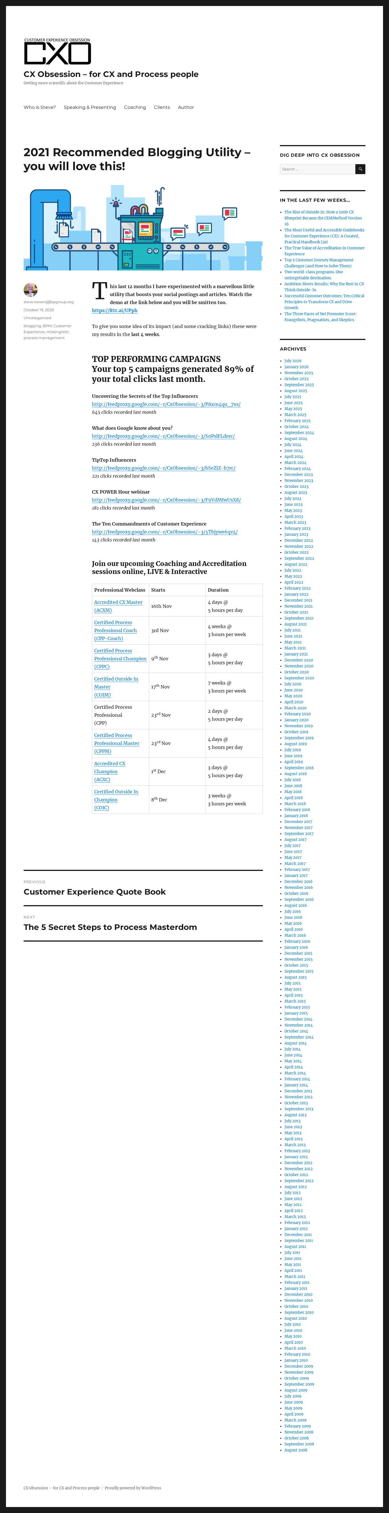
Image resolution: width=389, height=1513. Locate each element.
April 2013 (293, 1139)
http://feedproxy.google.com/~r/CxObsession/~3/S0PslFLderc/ (163, 436)
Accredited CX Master (118, 602)
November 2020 (298, 666)
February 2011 (297, 1282)
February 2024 (297, 468)
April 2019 (293, 761)
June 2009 (293, 1402)
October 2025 (296, 378)
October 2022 (296, 552)
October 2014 (296, 1031)
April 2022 (293, 582)
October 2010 (296, 1306)
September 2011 (298, 1240)
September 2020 (299, 678)
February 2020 (297, 714)
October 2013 (296, 1103)
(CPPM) (102, 751)
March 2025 (295, 414)
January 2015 (296, 1013)
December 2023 (298, 474)
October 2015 (296, 965)
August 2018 (295, 773)
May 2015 (293, 989)
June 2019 (293, 756)
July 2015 (292, 983)
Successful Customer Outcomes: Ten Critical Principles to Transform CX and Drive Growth (324, 302)
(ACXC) (102, 779)
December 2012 (298, 1162)
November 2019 (298, 726)
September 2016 (299, 899)
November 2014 (298, 1025)
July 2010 (292, 1324)
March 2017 (295, 863)
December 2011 (298, 1234)
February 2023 (297, 528)
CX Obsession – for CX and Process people (111, 74)
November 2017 (298, 827)
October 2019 (296, 732)
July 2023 (292, 498)
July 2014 (292, 1049)
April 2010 (293, 1342)
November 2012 (298, 1168)
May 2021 (293, 642)
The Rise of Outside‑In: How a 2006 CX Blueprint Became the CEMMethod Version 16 (323, 218)
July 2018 (292, 779)
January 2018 (296, 815)
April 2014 (293, 1067)
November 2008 (298, 1432)
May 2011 (292, 1264)
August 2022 (295, 564)
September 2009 (299, 1384)
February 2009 (297, 1426)
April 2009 (294, 1414)
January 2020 (296, 720)
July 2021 (292, 630)
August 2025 (295, 390)
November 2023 (298, 480)
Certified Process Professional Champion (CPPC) (120, 658)
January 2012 (296, 1228)
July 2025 (292, 396)
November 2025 (298, 372)
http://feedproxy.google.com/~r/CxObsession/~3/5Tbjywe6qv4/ (165, 532)
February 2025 (297, 420)
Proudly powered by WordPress (133, 1488)
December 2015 (298, 953)
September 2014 (299, 1037)
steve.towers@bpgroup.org (49, 302)
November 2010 (298, 1300)
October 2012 (296, 1174)
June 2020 (293, 690)
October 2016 (296, 893)
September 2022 (299, 558)
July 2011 (292, 1252)
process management (44, 337)
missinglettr (57, 331)
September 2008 (299, 1444)
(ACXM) (103, 610)
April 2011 (293, 1270)
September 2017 (299, 833)
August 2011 (295, 1246)
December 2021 (298, 600)
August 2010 (295, 1318)
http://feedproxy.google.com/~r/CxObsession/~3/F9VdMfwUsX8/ (166, 500)
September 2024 (299, 432)
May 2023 (293, 510)
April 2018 (293, 797)
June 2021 (293, 636)
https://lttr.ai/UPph (115, 310)
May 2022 (293, 576)
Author (186, 107)
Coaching (135, 107)
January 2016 (296, 947)
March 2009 (295, 1420)
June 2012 (293, 1198)
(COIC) (101, 808)
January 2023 (296, 534)
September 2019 (299, 738)
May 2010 (293, 1336)
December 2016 (298, 881)
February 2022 (297, 588)
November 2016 (298, 887)
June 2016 (293, 917)
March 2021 (295, 648)
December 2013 (298, 1091)
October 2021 (296, 612)
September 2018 (299, 767)
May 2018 (293, 791)
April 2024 (293, 456)
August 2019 (295, 744)
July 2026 (293, 361)
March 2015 (295, 1001)
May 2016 (293, 923)
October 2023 (296, 486)
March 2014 (295, 1073)
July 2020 (292, 684)
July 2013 (292, 1121)
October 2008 (296, 1438)
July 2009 (293, 1396)
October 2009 (296, 1378)
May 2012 (293, 1204)
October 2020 (296, 672)
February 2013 (297, 1151)
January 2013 (296, 1156)
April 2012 (293, 1210)
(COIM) (102, 695)
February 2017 (297, 869)
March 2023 (295, 522)
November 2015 (298, 959)
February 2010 (297, 1354)
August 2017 (295, 839)
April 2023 (293, 516)
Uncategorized (37, 317)
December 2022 (298, 540)
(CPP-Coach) (108, 638)
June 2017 (293, 851)
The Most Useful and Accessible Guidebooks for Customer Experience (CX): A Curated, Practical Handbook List (324, 236)
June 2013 (293, 1127)
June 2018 (293, 785)
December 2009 (298, 1366)
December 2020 (298, 660)
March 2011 (294, 1276)
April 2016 (293, 929)
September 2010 (299, 1312)
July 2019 (292, 750)
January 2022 (296, 594)
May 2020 (293, 696)
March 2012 (295, 1216)
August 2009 (296, 1390)
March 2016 (295, 935)
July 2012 (292, 1192)
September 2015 (299, 971)
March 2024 (295, 462)
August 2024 (295, 438)
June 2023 (293, 504)
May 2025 (293, 408)
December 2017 (298, 821)
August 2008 (295, 1450)
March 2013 (295, 1145)
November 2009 (299, 1372)
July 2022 (292, 570)
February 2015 (297, 1007)
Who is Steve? (40, 107)
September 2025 (299, 384)
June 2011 (293, 1258)
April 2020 (293, 702)
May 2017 (293, 857)
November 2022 (298, 546)
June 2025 (293, 402)
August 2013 (295, 1115)
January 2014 (296, 1085)
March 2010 (295, 1348)
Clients (162, 107)
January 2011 (295, 1288)
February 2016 (297, 941)
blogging (32, 325)
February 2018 (297, 809)
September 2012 (299, 1180)
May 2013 (292, 1133)
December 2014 (298, 1019)
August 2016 (295, 905)
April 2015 (293, 995)
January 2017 (296, 875)
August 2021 (295, 624)
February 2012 (297, 1222)
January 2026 (296, 366)
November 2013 (298, 1097)
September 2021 (299, 618)
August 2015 (295, 977)
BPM (47, 325)
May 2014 (293, 1061)
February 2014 (297, 1079)
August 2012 (295, 1186)
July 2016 (292, 911)
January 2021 (296, 654)
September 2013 (298, 1109)
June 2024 (293, 450)
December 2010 (298, 1294)
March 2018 (295, 803)
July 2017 (292, 845)
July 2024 (292, 444)
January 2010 (296, 1360)
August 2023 (295, 492)
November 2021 (298, 606)
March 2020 (295, 708)
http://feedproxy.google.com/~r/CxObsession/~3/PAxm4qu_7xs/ (166, 404)
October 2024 (296, 426)
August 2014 (295, 1043)
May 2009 (293, 1408)
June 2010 (293, 1330)
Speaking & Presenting (90, 107)
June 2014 (293, 1055)
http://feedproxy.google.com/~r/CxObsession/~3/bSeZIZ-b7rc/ (164, 468)
